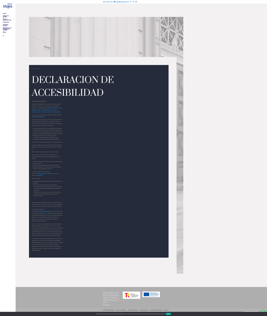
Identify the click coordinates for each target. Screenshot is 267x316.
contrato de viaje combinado (133, 310)
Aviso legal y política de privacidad (156, 310)
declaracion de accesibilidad (121, 310)
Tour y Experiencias (7, 20)
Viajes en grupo (6, 16)
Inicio (4, 13)
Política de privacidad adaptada (108, 310)
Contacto (6, 22)
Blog (4, 32)
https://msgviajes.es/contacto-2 (44, 173)
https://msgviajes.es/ (39, 116)
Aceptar (168, 313)
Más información (107, 305)
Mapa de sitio (166, 310)
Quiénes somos (5, 25)
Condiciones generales (144, 310)
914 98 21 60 (40, 175)
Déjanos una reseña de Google (7, 29)
